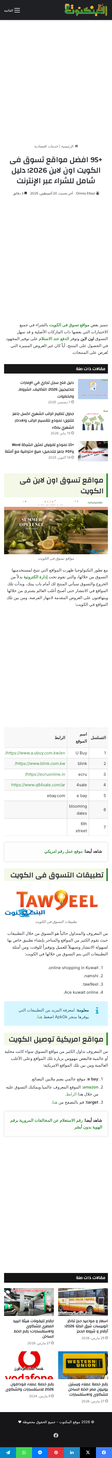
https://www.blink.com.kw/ (40, 763)
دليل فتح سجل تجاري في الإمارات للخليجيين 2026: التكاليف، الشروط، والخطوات (46, 389)
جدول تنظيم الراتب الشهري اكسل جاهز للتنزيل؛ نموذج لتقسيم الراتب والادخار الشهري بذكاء (43, 420)
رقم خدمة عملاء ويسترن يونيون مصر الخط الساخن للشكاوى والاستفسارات (88, 1389)
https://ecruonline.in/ (45, 774)
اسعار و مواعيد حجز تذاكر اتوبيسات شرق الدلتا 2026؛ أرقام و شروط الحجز (86, 1326)
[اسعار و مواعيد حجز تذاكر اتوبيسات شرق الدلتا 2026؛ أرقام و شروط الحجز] (83, 1302)
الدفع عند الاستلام (54, 338)
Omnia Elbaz (85, 193)
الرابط (71, 1094)
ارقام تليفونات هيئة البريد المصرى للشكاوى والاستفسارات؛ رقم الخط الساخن (33, 1329)
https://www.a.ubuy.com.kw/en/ (35, 752)
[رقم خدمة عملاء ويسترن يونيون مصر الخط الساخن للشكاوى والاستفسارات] (83, 1365)
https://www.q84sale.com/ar (38, 784)
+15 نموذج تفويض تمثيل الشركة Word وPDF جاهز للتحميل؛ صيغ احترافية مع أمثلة (39, 448)
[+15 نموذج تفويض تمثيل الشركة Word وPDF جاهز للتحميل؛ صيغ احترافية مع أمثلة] (93, 451)
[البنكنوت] (86, 10)
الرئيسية (68, 146)
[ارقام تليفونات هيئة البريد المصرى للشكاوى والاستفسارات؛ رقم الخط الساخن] (29, 1302)
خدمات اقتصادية (46, 146)
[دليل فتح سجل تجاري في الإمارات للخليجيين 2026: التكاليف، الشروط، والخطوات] (93, 389)
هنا (40, 1016)
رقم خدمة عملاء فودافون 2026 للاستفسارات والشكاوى (29, 1387)
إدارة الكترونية (36, 576)
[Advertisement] (56, 79)
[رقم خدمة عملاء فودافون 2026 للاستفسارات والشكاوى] (29, 1365)
